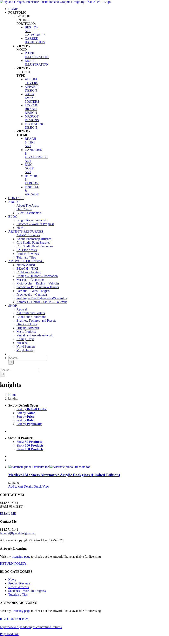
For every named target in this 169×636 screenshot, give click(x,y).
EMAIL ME (8, 513)
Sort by (31, 409)
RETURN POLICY (13, 563)
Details (28, 486)
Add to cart (15, 486)
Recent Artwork (18, 587)
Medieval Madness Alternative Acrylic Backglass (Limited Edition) (64, 475)
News (12, 579)
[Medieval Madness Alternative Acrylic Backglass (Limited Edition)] (88, 467)
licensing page (21, 556)
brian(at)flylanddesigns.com (18, 533)
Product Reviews (19, 583)
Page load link (9, 634)
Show (29, 441)
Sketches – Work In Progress (27, 591)
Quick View (41, 486)
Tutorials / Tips (18, 594)
